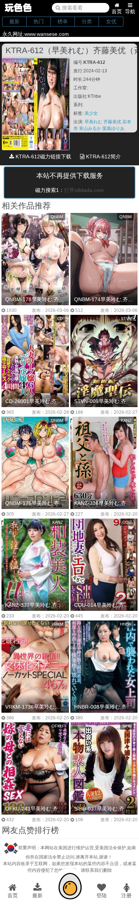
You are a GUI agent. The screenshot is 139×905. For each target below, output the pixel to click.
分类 (87, 21)
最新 (14, 21)
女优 (111, 21)
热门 (38, 21)
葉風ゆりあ (113, 128)
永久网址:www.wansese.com (35, 34)
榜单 (62, 21)
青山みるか (90, 128)
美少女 (91, 113)
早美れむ (94, 121)
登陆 (101, 895)
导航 (130, 11)
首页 (117, 11)
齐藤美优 (112, 121)
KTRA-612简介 (103, 156)
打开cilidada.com (84, 190)
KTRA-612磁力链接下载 (42, 156)
